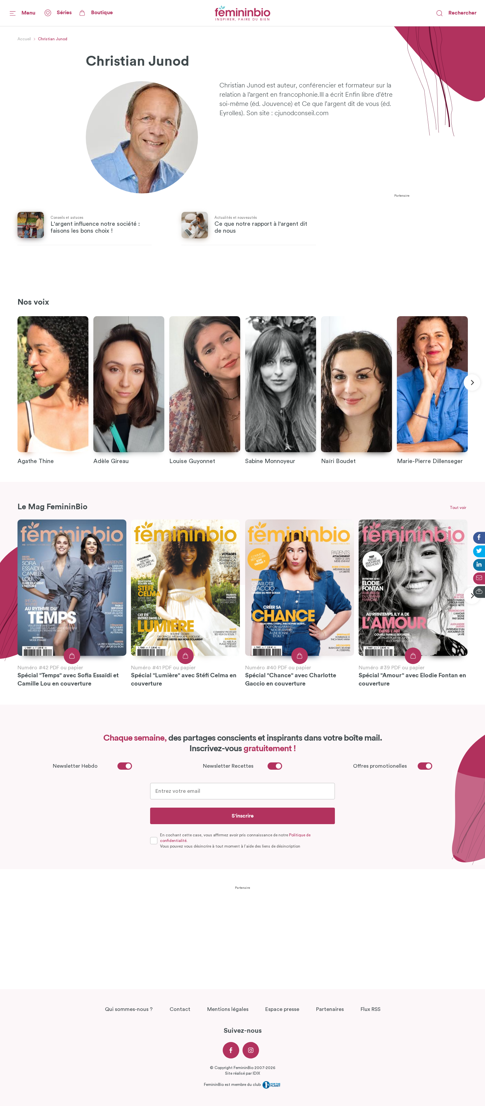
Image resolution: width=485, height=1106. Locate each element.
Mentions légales (227, 1009)
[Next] (472, 382)
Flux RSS (370, 1009)
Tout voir (458, 508)
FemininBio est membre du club (233, 1085)
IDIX (256, 1073)
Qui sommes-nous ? (129, 1009)
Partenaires (330, 1009)
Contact (180, 1009)
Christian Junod (52, 39)
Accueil (24, 39)
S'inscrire (243, 816)
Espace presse (282, 1009)
